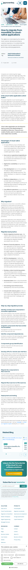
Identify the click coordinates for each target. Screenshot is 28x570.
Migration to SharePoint (6, 514)
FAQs (2, 529)
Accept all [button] (7, 563)
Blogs (2, 531)
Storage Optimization (19, 516)
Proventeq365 (17, 508)
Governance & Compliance (20, 514)
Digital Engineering (5, 519)
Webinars (3, 542)
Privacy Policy (15, 496)
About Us (16, 534)
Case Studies (4, 537)
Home (2, 24)
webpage (19, 422)
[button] (14, 567)
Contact (16, 529)
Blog (16, 24)
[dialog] (14, 557)
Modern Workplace (5, 516)
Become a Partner (18, 537)
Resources (9, 24)
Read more (13, 552)
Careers (16, 531)
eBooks (2, 539)
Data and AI (4, 508)
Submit (23, 486)
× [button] (26, 546)
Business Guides (5, 534)
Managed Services (5, 522)
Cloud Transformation (6, 511)
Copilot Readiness (18, 519)
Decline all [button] (20, 563)
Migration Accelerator (19, 511)
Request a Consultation (14, 473)
